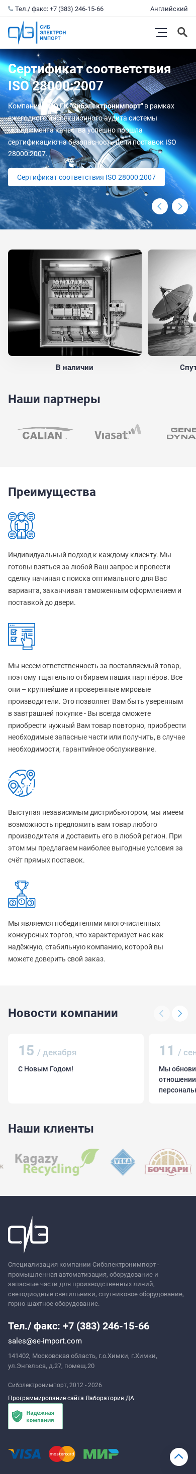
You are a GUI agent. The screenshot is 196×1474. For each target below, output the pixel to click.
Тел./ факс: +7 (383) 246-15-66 (59, 9)
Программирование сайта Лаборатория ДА (71, 1398)
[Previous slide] (160, 206)
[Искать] (183, 33)
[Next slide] (180, 206)
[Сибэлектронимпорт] (37, 33)
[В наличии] (75, 303)
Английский (169, 9)
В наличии (74, 367)
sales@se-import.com (45, 1340)
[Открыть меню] (161, 32)
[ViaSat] (119, 433)
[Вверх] (179, 1457)
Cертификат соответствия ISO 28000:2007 (86, 177)
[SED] (45, 433)
